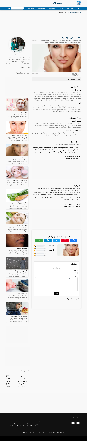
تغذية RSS (25, 432)
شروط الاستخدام (60, 432)
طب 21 (79, 12)
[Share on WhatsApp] (39, 240)
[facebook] (78, 423)
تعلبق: (76, 276)
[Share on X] (56, 240)
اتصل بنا (38, 432)
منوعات (61, 8)
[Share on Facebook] (73, 240)
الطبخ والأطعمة (52, 8)
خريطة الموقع (32, 432)
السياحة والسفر (30, 8)
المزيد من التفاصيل (25, 67)
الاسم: (76, 270)
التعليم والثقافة (41, 8)
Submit (56, 293)
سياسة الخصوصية (51, 432)
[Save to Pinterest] (65, 240)
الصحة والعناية (70, 8)
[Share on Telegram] (48, 240)
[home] (78, 8)
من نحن (44, 432)
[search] (9, 8)
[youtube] (73, 423)
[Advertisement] (43, 23)
